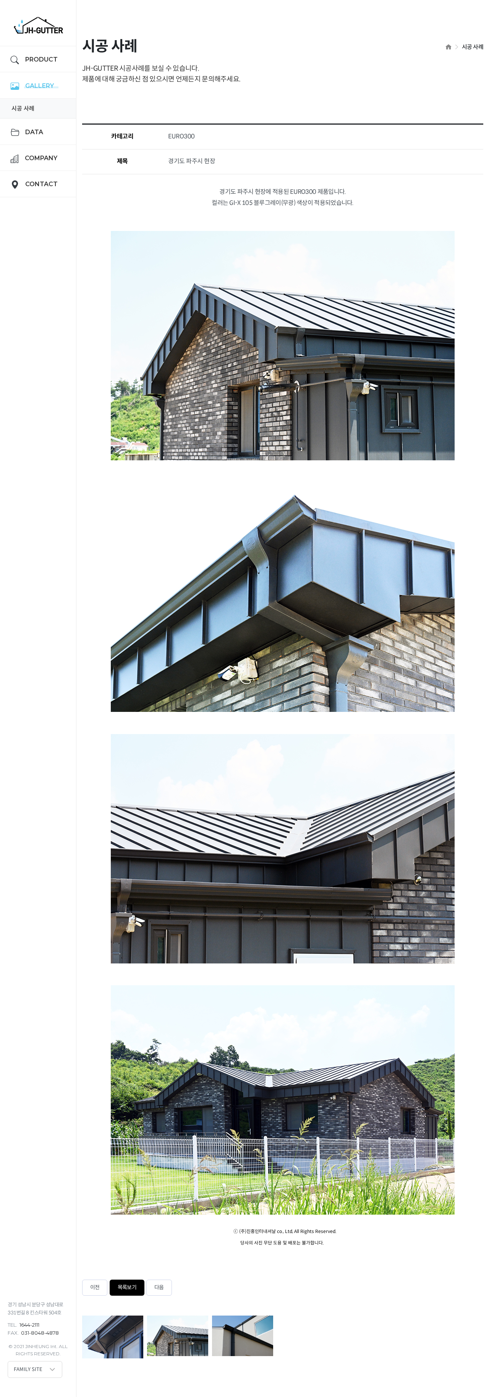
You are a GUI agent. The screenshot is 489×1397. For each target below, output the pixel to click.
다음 (159, 1287)
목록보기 (127, 1287)
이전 (94, 1287)
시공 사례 (22, 108)
